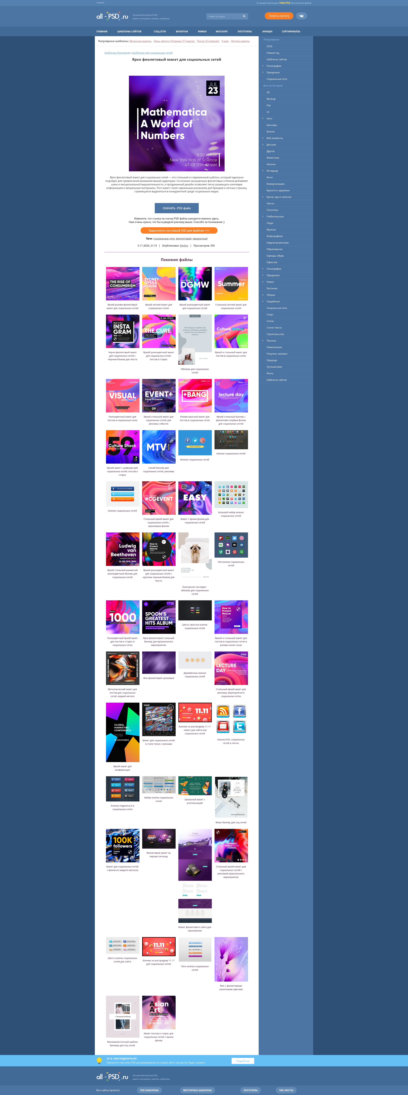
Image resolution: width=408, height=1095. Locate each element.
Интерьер (272, 170)
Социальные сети (277, 78)
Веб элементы (275, 138)
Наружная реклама (278, 242)
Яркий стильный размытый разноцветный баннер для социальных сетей (122, 574)
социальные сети (164, 238)
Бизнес (271, 131)
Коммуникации (276, 183)
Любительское (275, 216)
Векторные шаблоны (197, 1090)
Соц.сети (160, 31)
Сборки (271, 294)
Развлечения (274, 347)
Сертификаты (291, 31)
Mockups (222, 31)
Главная (100, 2)
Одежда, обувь (275, 255)
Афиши (267, 31)
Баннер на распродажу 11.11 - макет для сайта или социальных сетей (195, 730)
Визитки (182, 31)
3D (268, 92)
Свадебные (273, 301)
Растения (272, 288)
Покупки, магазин (277, 353)
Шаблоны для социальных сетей (152, 53)
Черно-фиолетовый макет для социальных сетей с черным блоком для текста (122, 356)
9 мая (225, 41)
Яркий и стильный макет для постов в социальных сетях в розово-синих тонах (231, 642)
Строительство (275, 334)
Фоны (270, 373)
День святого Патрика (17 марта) (174, 41)
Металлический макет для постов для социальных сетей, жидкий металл (122, 693)
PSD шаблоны (149, 1090)
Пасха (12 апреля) (208, 41)
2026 (269, 46)
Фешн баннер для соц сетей (230, 822)
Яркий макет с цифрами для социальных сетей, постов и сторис (122, 471)
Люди (270, 223)
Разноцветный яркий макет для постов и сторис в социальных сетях (122, 642)
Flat (269, 105)
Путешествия (274, 366)
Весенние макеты (140, 41)
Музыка (271, 229)
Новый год (273, 52)
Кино (270, 177)
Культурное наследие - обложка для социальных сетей (195, 590)
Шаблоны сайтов (129, 31)
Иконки (271, 164)
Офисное (272, 262)
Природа (272, 360)
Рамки (202, 31)
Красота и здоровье (278, 190)
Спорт (270, 314)
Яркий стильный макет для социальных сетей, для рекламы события (159, 420)
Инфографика (275, 236)
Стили (270, 321)
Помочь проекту (279, 16)
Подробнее (242, 1060)
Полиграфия (274, 65)
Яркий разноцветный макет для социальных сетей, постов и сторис (158, 356)
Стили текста (274, 327)
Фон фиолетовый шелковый (158, 678)
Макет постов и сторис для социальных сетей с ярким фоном (158, 1037)
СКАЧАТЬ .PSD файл (177, 208)
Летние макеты (240, 41)
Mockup (271, 98)
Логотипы (245, 31)
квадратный (200, 238)
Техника (271, 340)
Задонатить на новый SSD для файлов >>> (179, 230)
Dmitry (184, 245)
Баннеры (272, 125)
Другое (271, 151)
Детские (271, 144)
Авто (269, 118)
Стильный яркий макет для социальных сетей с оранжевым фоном (159, 522)
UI (268, 111)
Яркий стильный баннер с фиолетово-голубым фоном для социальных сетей (231, 420)
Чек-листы (286, 1090)
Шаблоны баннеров (117, 53)
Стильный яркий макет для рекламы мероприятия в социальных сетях (231, 693)
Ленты (270, 203)
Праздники (273, 72)
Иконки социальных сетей (194, 459)
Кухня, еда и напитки (279, 196)
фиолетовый (183, 238)
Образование (274, 249)
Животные (273, 157)
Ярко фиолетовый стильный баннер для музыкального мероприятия (158, 642)
